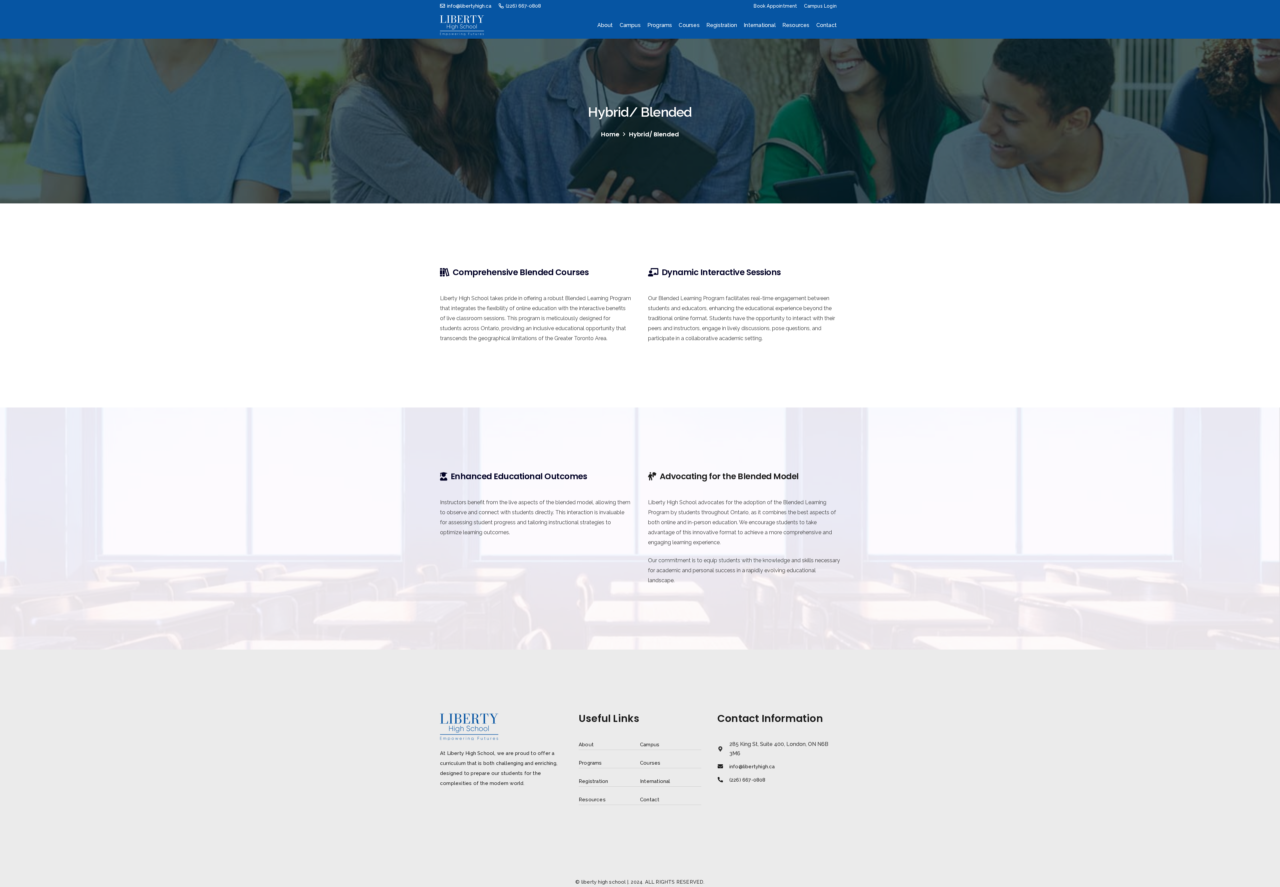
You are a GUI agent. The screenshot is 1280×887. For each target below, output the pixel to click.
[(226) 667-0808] (723, 780)
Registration (593, 781)
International (655, 781)
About (586, 745)
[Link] (462, 25)
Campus (649, 745)
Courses (650, 763)
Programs (590, 763)
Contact (649, 800)
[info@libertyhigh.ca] (723, 767)
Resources (592, 800)
